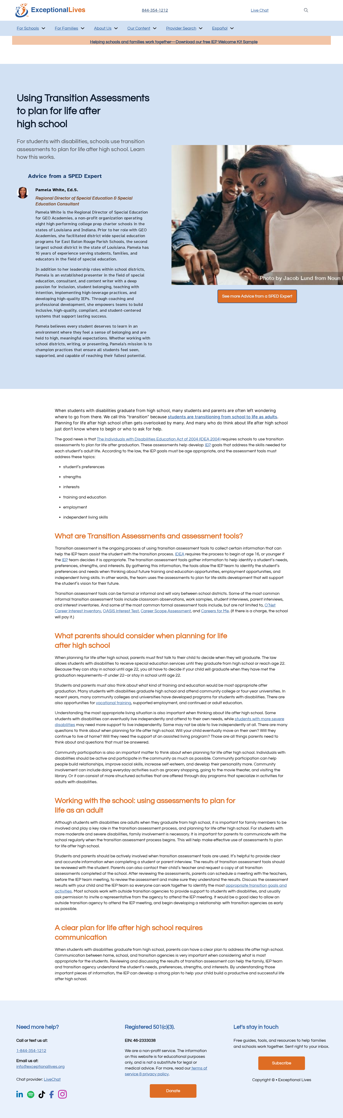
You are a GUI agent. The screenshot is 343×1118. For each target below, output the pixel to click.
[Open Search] (306, 10)
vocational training (113, 703)
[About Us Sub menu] (116, 28)
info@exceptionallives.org (40, 1066)
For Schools (28, 28)
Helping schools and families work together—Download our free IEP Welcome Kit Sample (174, 42)
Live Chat (260, 10)
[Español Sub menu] (232, 28)
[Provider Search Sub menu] (201, 28)
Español (220, 28)
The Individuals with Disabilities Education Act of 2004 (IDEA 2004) (158, 439)
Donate (173, 1091)
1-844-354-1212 (31, 1051)
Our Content (138, 28)
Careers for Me (215, 611)
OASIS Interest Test (121, 611)
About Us (103, 28)
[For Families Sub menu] (82, 28)
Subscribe (281, 1063)
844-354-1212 (155, 10)
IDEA (179, 554)
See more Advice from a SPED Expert (257, 296)
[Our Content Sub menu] (155, 28)
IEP (208, 445)
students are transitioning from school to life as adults (222, 416)
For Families (66, 28)
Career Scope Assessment (166, 611)
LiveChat (52, 1079)
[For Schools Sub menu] (43, 28)
